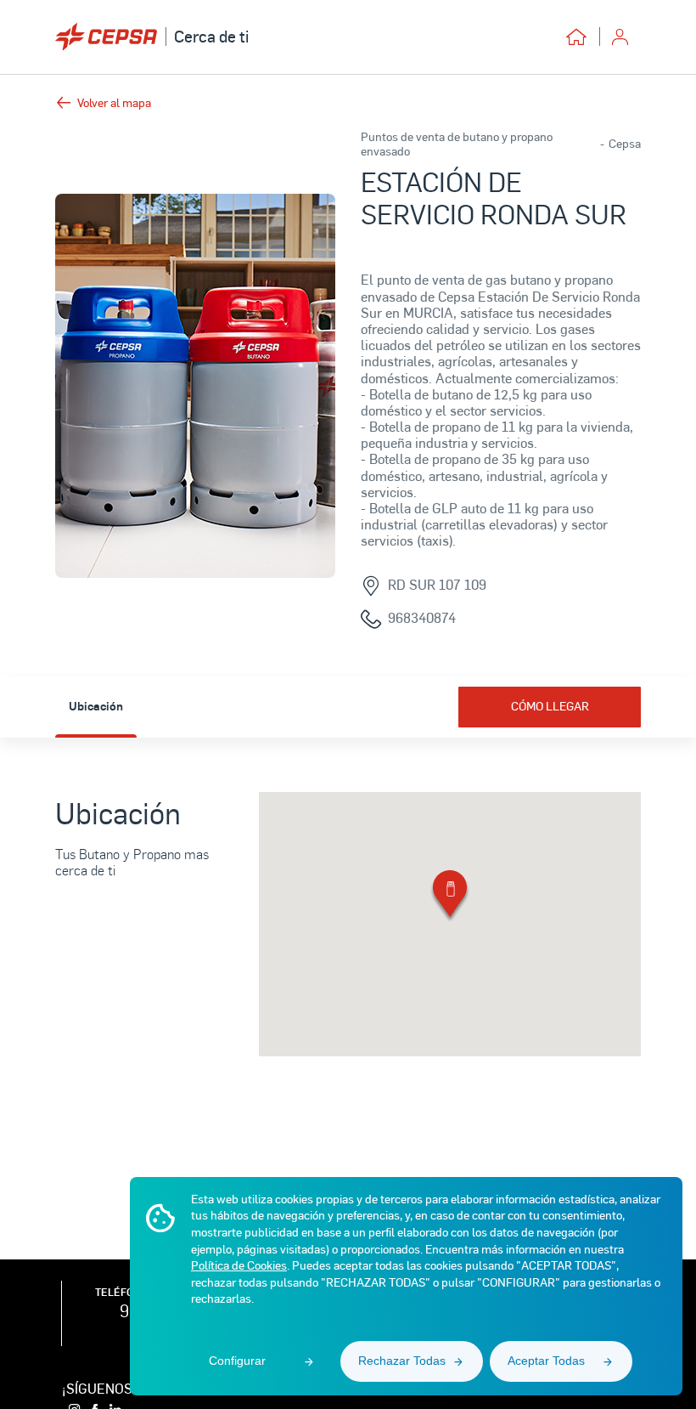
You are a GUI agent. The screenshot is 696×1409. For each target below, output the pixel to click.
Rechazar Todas (402, 1360)
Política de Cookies (239, 1265)
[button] (450, 897)
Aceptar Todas (546, 1360)
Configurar (237, 1360)
